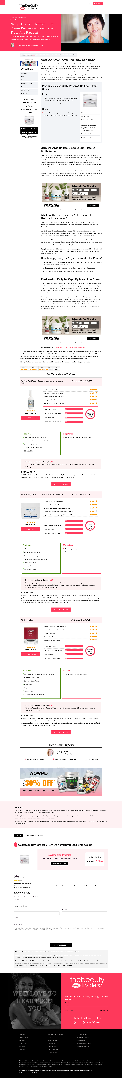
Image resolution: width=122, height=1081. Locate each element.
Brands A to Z (23, 1034)
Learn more (34, 55)
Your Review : (18, 924)
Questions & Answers (35, 835)
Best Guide (62, 8)
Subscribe (97, 4)
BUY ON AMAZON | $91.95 (29, 128)
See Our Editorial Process (35, 759)
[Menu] (2, 2)
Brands (48, 8)
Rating (16, 906)
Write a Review (59, 863)
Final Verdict (25, 93)
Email (64, 910)
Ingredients (24, 86)
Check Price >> (61, 484)
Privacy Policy (52, 1046)
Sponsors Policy (82, 1040)
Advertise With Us (83, 1046)
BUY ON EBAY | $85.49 (29, 132)
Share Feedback (93, 759)
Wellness (91, 8)
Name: (67, 1003)
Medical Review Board (55, 1034)
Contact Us (51, 1043)
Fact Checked (16, 19)
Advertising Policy (83, 1037)
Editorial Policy (82, 1034)
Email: (67, 1008)
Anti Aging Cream (20, 17)
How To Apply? (25, 90)
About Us (98, 8)
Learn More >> (31, 417)
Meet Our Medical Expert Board (65, 759)
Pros (22, 76)
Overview (24, 73)
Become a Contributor (84, 1043)
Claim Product (52, 1052)
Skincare (70, 8)
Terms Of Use (52, 1040)
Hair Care (78, 8)
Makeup (84, 8)
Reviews (54, 8)
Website (16, 917)
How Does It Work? (27, 83)
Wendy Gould (62, 752)
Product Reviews (24, 1037)
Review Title (18, 899)
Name (16, 910)
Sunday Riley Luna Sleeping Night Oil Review (70, 347)
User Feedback (53, 1049)
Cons (22, 80)
